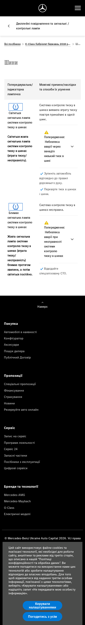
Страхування (13, 397)
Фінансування (14, 390)
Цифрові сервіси (15, 468)
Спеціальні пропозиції (20, 384)
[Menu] (77, 8)
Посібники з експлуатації (22, 462)
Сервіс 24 (11, 449)
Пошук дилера (14, 351)
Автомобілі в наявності (20, 332)
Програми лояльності (19, 443)
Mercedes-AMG (14, 495)
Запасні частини (15, 455)
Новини (9, 403)
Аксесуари (11, 344)
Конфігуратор (13, 338)
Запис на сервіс (15, 436)
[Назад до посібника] (10, 26)
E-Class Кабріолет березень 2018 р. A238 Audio (48, 44)
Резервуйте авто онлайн (21, 409)
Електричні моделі (17, 514)
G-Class (9, 508)
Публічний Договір (17, 357)
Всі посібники (12, 44)
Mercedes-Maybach (17, 501)
